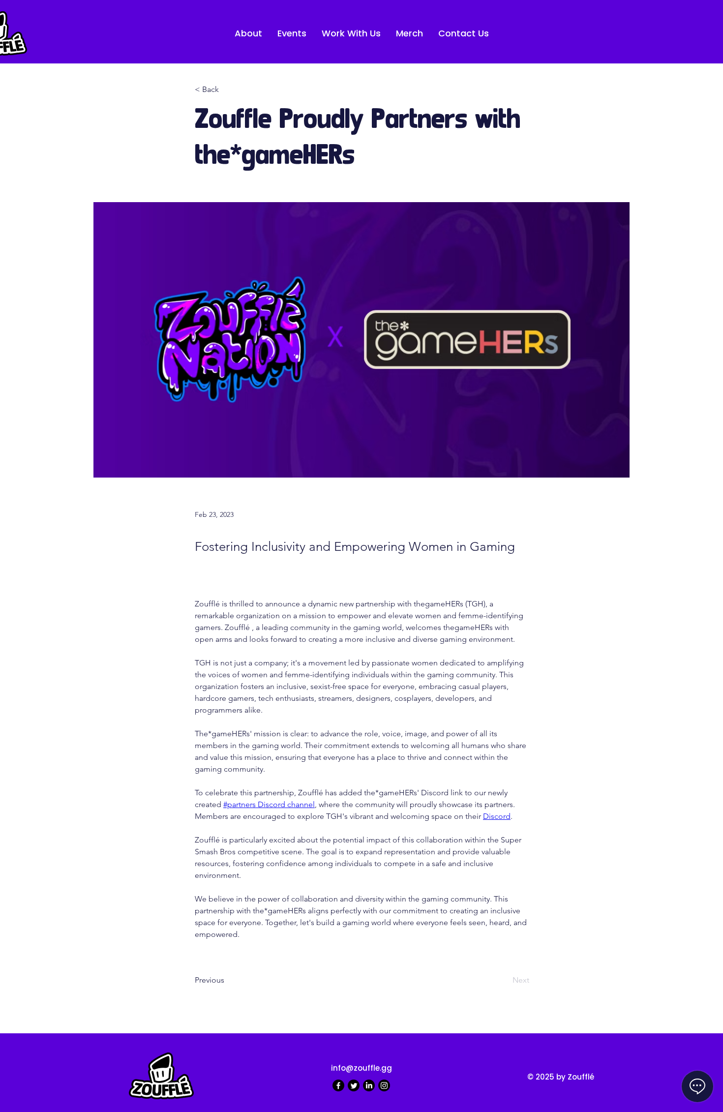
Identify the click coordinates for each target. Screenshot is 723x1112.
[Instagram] (384, 1085)
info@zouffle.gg (361, 1068)
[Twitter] (354, 1085)
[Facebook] (338, 1085)
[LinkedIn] (369, 1085)
